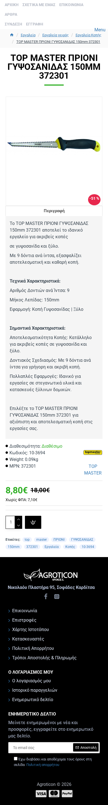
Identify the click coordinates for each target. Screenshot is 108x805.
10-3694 (88, 547)
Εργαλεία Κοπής (88, 35)
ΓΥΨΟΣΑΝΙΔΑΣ (82, 540)
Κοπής (70, 547)
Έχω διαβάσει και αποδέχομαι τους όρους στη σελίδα (53, 762)
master (41, 540)
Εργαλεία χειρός (55, 35)
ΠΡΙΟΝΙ (59, 540)
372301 (32, 547)
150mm (14, 547)
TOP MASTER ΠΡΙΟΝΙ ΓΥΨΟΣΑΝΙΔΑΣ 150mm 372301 (58, 42)
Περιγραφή (54, 210)
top (27, 540)
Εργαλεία (28, 35)
